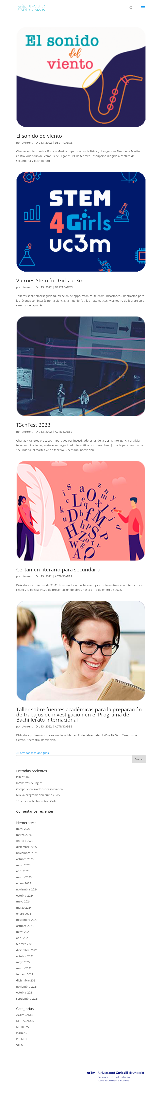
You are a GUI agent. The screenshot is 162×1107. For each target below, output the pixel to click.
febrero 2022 (24, 974)
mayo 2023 (23, 932)
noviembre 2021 (27, 986)
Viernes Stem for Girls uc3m (50, 280)
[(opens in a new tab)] (81, 77)
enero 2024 (23, 913)
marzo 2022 (24, 968)
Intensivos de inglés (29, 783)
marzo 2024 (24, 907)
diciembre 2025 (26, 847)
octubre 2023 (25, 926)
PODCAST (22, 1033)
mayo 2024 (23, 901)
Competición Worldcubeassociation (39, 789)
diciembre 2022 (26, 950)
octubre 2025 (25, 859)
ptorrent (27, 142)
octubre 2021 (25, 992)
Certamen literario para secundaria (58, 569)
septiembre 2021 (27, 998)
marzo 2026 (24, 835)
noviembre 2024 (27, 889)
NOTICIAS (22, 1027)
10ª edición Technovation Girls (36, 801)
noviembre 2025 (27, 853)
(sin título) (22, 777)
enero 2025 (23, 883)
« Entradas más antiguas (32, 753)
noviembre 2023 (27, 920)
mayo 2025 (23, 865)
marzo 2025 (24, 877)
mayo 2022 (23, 962)
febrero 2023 (24, 944)
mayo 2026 (23, 829)
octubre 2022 (25, 956)
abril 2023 (22, 938)
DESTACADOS (64, 142)
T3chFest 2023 (33, 424)
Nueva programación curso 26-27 (38, 795)
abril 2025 (22, 871)
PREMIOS (22, 1039)
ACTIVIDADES (63, 431)
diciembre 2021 (26, 980)
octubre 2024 (25, 895)
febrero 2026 (24, 841)
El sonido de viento (39, 135)
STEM (20, 1045)
